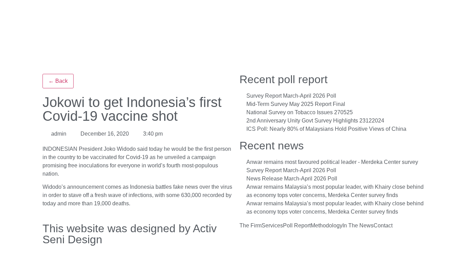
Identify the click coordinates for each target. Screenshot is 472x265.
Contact (383, 225)
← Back (58, 81)
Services (272, 225)
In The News (358, 225)
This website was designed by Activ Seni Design (130, 234)
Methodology (326, 225)
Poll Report (297, 225)
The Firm (250, 225)
